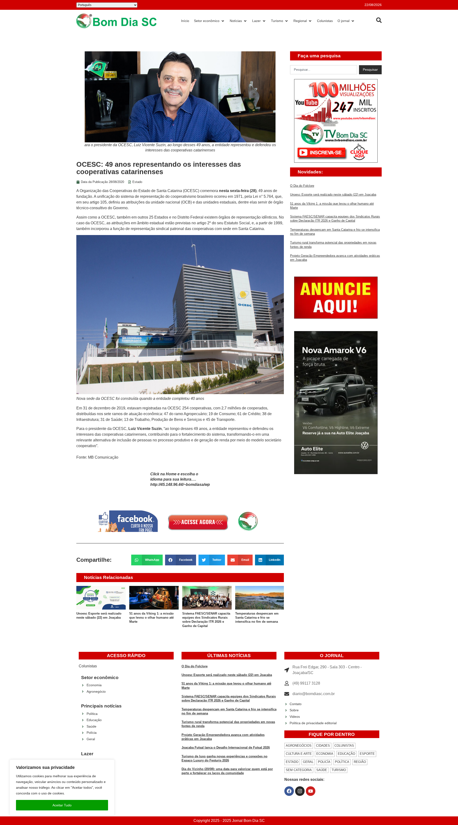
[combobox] (323, 69)
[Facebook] (289, 791)
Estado (137, 182)
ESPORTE (367, 753)
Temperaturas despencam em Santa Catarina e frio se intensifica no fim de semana (257, 618)
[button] (147, 560)
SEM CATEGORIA (299, 770)
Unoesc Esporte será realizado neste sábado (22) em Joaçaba (333, 194)
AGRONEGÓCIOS (299, 745)
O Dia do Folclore (302, 186)
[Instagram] (300, 791)
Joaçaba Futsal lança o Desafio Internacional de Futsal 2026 (226, 747)
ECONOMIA (324, 753)
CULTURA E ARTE (299, 753)
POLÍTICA (342, 762)
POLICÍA (324, 762)
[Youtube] (310, 791)
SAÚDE (321, 770)
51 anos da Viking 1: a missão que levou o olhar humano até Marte (151, 618)
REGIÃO (360, 762)
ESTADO (292, 762)
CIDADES (323, 745)
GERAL (308, 762)
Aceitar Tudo (62, 805)
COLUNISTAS (344, 745)
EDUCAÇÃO (346, 753)
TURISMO (339, 770)
